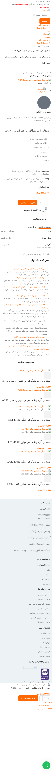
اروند (48, 575)
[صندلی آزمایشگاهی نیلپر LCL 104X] (36, 471)
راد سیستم (46, 579)
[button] (26, 268)
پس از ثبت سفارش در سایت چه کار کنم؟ (29, 269)
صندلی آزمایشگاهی (42, 622)
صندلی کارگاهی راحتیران (39, 182)
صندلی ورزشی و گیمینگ (40, 618)
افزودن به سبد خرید (27, 203)
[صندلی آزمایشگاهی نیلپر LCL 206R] (36, 451)
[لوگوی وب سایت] (45, 10)
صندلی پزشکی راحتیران (35, 179)
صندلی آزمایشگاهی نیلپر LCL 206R (29, 461)
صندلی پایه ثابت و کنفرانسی (39, 604)
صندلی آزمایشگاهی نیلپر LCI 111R (29, 419)
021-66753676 (44, 518)
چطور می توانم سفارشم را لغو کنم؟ (31, 296)
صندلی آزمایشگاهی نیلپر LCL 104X (29, 484)
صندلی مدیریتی (44, 595)
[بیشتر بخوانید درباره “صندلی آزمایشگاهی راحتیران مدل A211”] (47, 395)
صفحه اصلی (45, 633)
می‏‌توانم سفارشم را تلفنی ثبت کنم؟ (31, 278)
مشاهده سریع (40, 375)
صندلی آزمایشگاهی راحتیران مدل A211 (26, 400)
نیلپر (48, 570)
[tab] (45, 227)
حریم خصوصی (44, 656)
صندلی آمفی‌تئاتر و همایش (39, 613)
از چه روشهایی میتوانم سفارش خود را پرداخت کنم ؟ (24, 287)
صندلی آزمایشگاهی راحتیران (41, 76)
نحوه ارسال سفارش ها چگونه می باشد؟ (29, 337)
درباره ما (46, 643)
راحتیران (46, 584)
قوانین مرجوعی (44, 652)
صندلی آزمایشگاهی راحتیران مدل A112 (26, 380)
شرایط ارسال (44, 647)
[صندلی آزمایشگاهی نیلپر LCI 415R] (36, 429)
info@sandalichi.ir (36, 544)
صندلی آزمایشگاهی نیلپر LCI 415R (29, 442)
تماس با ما (46, 638)
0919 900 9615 (37, 525)
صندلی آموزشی (44, 609)
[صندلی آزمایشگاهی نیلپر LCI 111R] (35, 406)
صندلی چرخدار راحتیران (14, 179)
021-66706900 (44, 515)
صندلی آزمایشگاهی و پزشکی (34, 73)
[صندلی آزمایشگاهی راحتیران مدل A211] (34, 390)
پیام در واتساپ (36, 531)
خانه (50, 73)
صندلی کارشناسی (43, 599)
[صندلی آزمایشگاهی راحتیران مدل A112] (34, 370)
